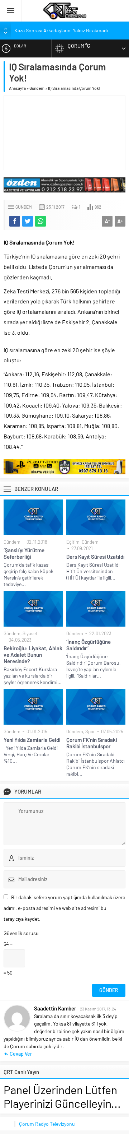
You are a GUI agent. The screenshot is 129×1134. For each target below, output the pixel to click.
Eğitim (73, 542)
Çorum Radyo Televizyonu (47, 1124)
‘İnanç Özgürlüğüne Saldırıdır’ (88, 644)
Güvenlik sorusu (21, 933)
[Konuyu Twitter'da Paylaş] (27, 221)
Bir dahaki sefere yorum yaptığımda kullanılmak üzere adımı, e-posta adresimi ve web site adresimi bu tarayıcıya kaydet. (64, 908)
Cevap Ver (21, 1054)
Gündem (36, 87)
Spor (90, 731)
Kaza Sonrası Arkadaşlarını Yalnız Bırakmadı (61, 30)
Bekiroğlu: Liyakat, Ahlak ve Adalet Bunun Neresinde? (33, 654)
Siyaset (30, 633)
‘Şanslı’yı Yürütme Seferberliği (24, 553)
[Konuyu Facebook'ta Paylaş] (14, 221)
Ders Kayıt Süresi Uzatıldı (95, 556)
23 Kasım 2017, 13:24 (98, 1008)
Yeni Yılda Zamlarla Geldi (32, 739)
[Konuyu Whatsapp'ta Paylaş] (40, 221)
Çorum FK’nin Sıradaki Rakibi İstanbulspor (91, 742)
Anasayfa (17, 87)
